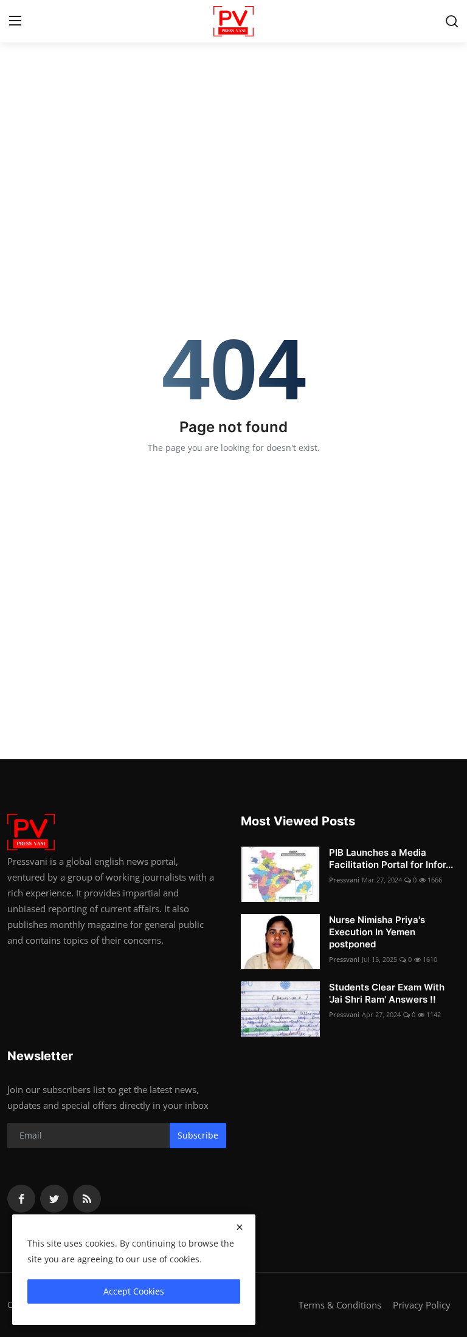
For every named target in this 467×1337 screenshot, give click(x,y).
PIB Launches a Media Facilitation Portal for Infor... (391, 858)
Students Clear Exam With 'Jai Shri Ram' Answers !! (387, 993)
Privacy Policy (422, 1305)
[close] (239, 1227)
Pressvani (344, 879)
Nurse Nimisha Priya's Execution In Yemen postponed (377, 932)
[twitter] (54, 1199)
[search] (452, 21)
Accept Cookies (133, 1291)
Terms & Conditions (340, 1305)
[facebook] (21, 1199)
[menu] (15, 21)
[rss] (87, 1199)
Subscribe (198, 1135)
